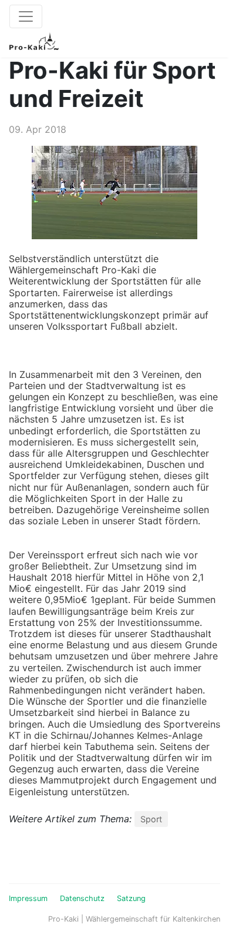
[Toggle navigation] (25, 16)
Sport (151, 819)
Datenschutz (82, 898)
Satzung (131, 898)
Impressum (28, 898)
